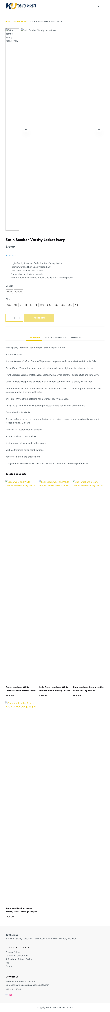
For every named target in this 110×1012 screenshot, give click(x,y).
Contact (10, 966)
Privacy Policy (13, 952)
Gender (9, 286)
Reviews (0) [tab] (76, 337)
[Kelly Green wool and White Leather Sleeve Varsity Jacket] (55, 581)
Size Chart (11, 255)
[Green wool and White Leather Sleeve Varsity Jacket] (21, 581)
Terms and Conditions (17, 955)
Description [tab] (34, 337)
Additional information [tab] (55, 337)
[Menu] (103, 6)
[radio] (9, 292)
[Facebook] (7, 995)
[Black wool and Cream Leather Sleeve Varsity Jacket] (88, 581)
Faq (7, 962)
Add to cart (39, 317)
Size (8, 299)
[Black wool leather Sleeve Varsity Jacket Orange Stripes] (21, 802)
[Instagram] (11, 995)
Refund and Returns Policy (19, 959)
